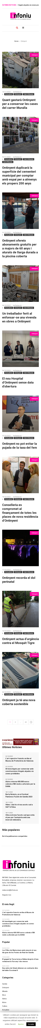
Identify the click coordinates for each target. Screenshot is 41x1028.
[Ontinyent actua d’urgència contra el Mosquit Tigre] (20, 609)
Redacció (18, 92)
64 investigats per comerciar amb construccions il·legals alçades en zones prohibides (19, 771)
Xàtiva (4, 999)
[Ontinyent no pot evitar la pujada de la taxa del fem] (20, 413)
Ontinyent (18, 94)
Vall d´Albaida (28, 94)
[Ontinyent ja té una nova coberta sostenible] (20, 670)
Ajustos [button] (21, 1024)
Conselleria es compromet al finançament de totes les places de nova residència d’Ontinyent (20, 512)
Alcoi (4, 995)
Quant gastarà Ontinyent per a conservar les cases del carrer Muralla (20, 104)
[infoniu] (20, 16)
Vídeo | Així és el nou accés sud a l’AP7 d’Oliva (19, 806)
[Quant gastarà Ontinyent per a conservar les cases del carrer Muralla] (20, 70)
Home (16, 41)
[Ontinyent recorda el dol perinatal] (20, 548)
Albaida (4, 991)
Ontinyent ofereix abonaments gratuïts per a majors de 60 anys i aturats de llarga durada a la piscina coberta (20, 248)
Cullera (4, 1006)
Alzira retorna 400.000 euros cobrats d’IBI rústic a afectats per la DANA (20, 784)
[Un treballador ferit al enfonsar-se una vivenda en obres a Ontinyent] (20, 283)
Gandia (4, 984)
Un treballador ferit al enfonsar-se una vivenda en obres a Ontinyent (19, 317)
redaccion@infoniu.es (10, 890)
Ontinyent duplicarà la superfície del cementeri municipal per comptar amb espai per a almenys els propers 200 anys (19, 175)
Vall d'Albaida (7, 162)
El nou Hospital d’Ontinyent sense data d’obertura (18, 382)
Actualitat (8, 94)
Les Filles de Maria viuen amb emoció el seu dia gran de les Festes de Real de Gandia (19, 951)
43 (26, 722)
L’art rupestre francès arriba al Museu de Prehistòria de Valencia (19, 759)
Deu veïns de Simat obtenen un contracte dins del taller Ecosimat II (20, 969)
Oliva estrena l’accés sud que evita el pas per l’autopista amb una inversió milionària (19, 817)
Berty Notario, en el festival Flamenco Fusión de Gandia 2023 (18, 795)
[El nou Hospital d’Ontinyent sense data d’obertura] (20, 348)
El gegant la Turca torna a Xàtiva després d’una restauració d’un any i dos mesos (20, 960)
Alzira (4, 1002)
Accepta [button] (31, 1024)
